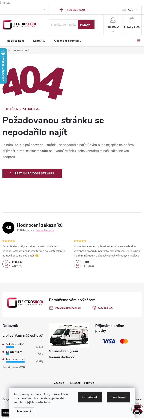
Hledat (86, 25)
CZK (130, 10)
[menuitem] (15, 41)
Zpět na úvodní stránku (35, 173)
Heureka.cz (74, 383)
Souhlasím (118, 397)
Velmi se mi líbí (14, 344)
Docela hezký (14, 352)
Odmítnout (89, 397)
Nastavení (24, 411)
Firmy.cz (89, 383)
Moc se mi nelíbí (15, 359)
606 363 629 (105, 308)
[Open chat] (137, 409)
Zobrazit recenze (45, 230)
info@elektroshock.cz (68, 308)
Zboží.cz (59, 383)
